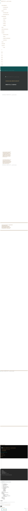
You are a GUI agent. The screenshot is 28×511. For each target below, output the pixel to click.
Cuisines (6, 226)
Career (4, 47)
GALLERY (3, 32)
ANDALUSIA (4, 18)
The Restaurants (4, 16)
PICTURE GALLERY (5, 34)
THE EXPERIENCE (4, 5)
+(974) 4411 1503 (8, 449)
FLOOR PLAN (5, 496)
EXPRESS (4, 25)
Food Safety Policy (5, 7)
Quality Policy (5, 485)
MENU (2, 27)
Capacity (5, 225)
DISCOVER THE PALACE (5, 492)
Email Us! (1, 456)
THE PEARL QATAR (5, 12)
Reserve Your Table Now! (25, 507)
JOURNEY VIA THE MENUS (6, 38)
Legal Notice (3, 471)
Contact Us (3, 45)
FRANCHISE (3, 43)
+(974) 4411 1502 (4, 449)
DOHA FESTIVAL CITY (6, 14)
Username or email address (4, 502)
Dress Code (6, 227)
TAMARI (4, 489)
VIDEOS (4, 36)
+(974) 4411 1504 (4, 450)
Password (1, 503)
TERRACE (4, 23)
